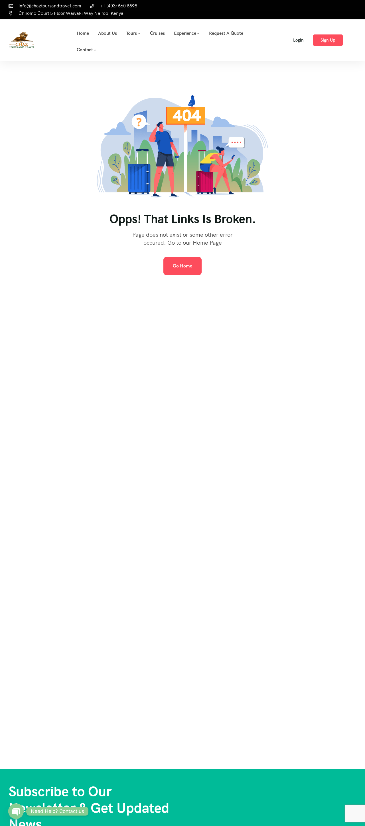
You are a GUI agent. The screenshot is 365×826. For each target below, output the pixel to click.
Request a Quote (226, 33)
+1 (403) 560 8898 (118, 6)
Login (298, 40)
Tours (131, 33)
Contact (85, 50)
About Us (107, 33)
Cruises (157, 33)
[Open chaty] (16, 811)
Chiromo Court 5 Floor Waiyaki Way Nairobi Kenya (71, 13)
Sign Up (328, 40)
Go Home (182, 266)
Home (83, 33)
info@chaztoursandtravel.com (50, 6)
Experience (185, 33)
